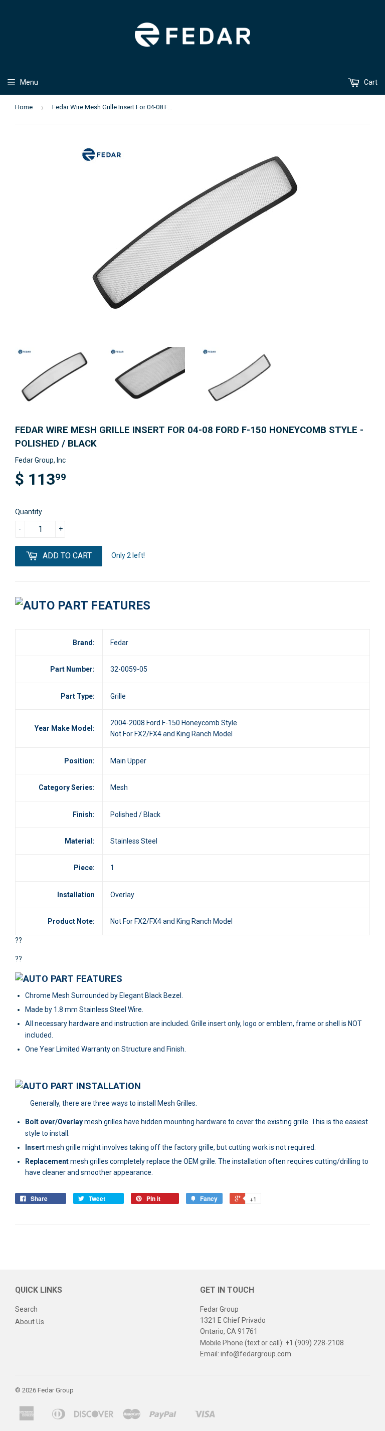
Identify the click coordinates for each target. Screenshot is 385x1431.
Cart (369, 82)
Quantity (28, 512)
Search (26, 1309)
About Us (29, 1322)
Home (24, 107)
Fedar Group (56, 1390)
